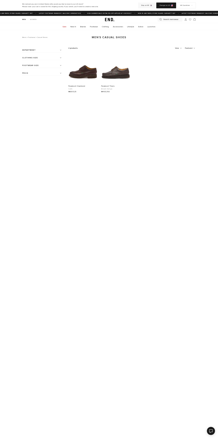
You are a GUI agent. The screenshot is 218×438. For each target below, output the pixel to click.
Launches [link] (151, 27)
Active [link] (140, 27)
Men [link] (24, 19)
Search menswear (170, 19)
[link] (109, 19)
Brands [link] (83, 27)
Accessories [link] (118, 27)
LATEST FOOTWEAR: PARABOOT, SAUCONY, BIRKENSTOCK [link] (58, 13)
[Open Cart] (194, 19)
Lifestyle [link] (130, 27)
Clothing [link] (105, 27)
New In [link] (73, 27)
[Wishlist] (190, 19)
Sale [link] (64, 27)
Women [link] (33, 19)
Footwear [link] (94, 27)
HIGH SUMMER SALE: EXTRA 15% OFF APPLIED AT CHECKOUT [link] (108, 13)
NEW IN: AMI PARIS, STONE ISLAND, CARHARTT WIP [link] (155, 13)
